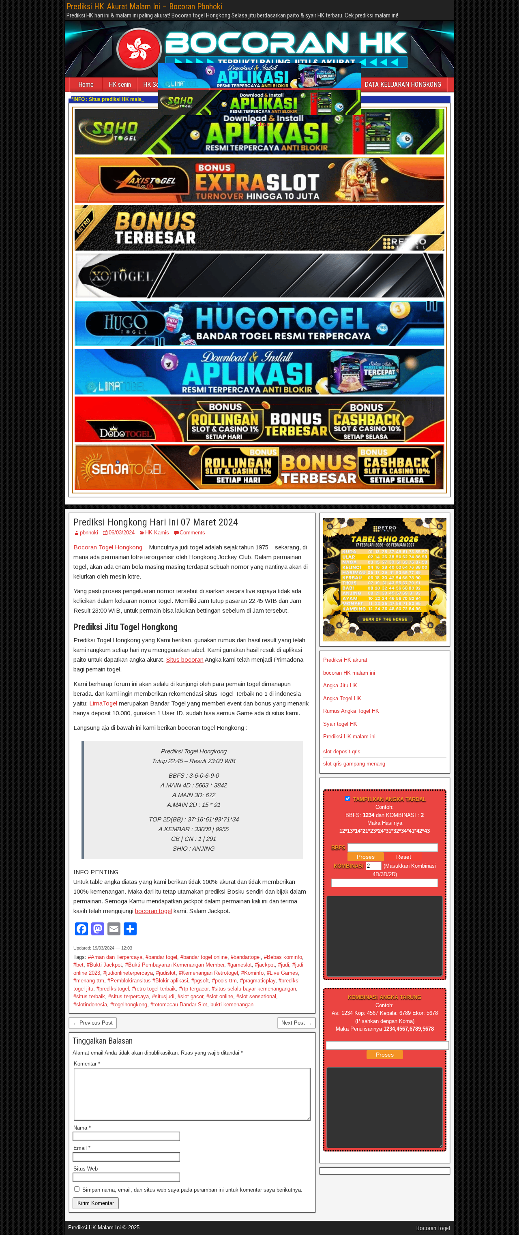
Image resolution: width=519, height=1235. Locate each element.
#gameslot (239, 965)
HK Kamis (157, 533)
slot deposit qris (341, 751)
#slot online (219, 996)
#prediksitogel (113, 989)
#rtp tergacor (193, 989)
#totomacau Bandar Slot (178, 1004)
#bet (78, 965)
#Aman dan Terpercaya (115, 957)
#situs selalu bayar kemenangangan (254, 989)
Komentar (87, 1064)
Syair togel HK (340, 724)
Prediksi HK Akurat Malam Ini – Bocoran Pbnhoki (144, 6)
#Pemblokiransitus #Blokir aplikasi (147, 981)
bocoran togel (153, 910)
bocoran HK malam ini (349, 673)
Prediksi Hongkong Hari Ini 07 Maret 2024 (155, 522)
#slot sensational (256, 996)
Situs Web (85, 1169)
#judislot (166, 973)
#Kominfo (252, 973)
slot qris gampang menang (354, 764)
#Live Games (282, 973)
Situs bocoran (185, 659)
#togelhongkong (128, 1004)
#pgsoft (200, 981)
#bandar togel (161, 957)
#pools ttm (224, 981)
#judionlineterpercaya (128, 973)
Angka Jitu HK (340, 685)
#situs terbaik (89, 996)
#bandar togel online (203, 957)
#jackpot (265, 965)
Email (81, 1148)
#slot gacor (190, 996)
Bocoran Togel (433, 1228)
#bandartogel (246, 957)
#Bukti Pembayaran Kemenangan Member (174, 965)
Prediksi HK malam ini (349, 736)
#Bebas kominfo (283, 957)
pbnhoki (89, 533)
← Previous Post (93, 1023)
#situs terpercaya (128, 996)
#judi (283, 965)
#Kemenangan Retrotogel (208, 973)
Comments (192, 533)
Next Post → (296, 1023)
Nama (82, 1128)
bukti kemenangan (231, 1004)
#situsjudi (163, 996)
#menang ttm (88, 981)
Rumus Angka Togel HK (351, 711)
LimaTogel (103, 703)
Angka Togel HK (342, 698)
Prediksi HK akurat (345, 660)
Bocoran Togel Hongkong (107, 547)
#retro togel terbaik (154, 989)
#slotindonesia (90, 1004)
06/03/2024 (122, 533)
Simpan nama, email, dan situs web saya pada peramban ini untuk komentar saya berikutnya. (192, 1190)
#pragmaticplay (257, 981)
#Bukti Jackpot (104, 965)
